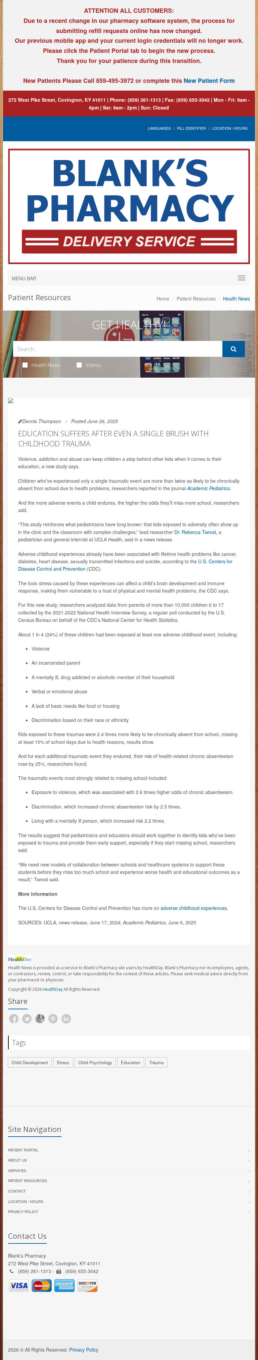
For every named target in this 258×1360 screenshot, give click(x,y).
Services (17, 1170)
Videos (93, 364)
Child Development (29, 1062)
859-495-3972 (114, 80)
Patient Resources (196, 298)
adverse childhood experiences (194, 908)
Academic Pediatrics (208, 488)
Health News (46, 364)
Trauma (156, 1062)
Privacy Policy (23, 1211)
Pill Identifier (191, 128)
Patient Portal (23, 1149)
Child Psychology (95, 1062)
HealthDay (52, 989)
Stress (63, 1062)
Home (163, 298)
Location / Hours (230, 128)
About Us (17, 1160)
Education (130, 1062)
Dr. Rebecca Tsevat (195, 532)
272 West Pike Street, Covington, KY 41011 (57, 99)
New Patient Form (209, 80)
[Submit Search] (233, 349)
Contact (17, 1191)
